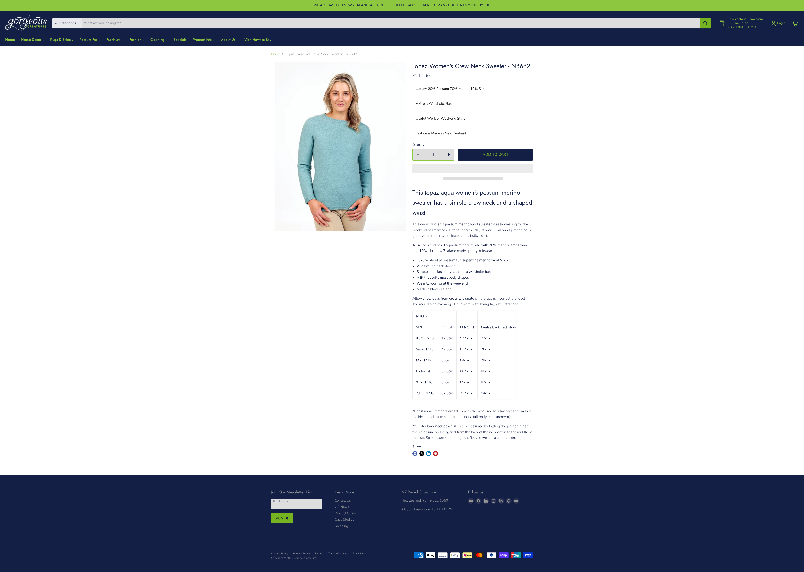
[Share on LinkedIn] (428, 453)
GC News (342, 506)
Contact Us (343, 500)
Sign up (282, 518)
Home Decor (31, 39)
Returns (319, 553)
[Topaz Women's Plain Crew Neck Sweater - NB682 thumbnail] (277, 243)
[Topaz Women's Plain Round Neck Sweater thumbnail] (319, 243)
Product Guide (345, 513)
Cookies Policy (280, 553)
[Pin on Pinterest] (435, 453)
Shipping (341, 526)
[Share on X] (421, 453)
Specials (179, 39)
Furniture (113, 39)
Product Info (203, 39)
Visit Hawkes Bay (258, 39)
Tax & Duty (359, 553)
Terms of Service (338, 553)
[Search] (705, 23)
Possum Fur (89, 39)
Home (10, 39)
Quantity (418, 145)
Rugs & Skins (61, 39)
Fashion (135, 39)
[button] (472, 168)
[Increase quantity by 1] (449, 155)
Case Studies (344, 519)
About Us (228, 39)
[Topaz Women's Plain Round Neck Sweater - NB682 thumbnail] (306, 243)
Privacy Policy (301, 553)
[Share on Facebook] (414, 453)
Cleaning (157, 39)
